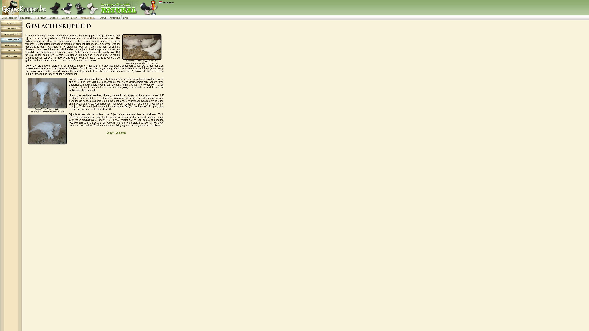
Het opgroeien (11, 56)
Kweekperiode (11, 29)
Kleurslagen (26, 18)
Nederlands (168, 2)
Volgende (121, 132)
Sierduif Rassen (69, 18)
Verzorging (114, 18)
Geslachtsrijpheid (11, 40)
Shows (103, 18)
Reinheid (11, 51)
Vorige (110, 132)
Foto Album (40, 18)
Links (125, 18)
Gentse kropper (9, 18)
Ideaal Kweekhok (11, 34)
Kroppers (53, 18)
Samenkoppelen (11, 45)
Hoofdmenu (11, 23)
